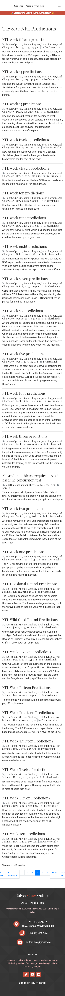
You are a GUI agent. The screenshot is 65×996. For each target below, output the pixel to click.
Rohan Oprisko (14, 44)
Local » (6, 487)
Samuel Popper (31, 44)
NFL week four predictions (24, 393)
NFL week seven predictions (25, 278)
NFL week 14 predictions (22, 71)
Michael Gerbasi (27, 588)
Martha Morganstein (17, 484)
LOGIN (42, 983)
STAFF (34, 983)
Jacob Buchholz (45, 588)
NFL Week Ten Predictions (23, 833)
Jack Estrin (12, 588)
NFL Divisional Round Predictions (29, 583)
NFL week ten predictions (23, 193)
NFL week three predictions (24, 436)
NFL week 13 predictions (21, 103)
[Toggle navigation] (59, 6)
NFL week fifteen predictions (25, 39)
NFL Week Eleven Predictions (26, 797)
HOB (42, 902)
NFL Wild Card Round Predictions (30, 619)
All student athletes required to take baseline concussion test (31, 478)
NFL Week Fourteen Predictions (28, 712)
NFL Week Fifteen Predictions (26, 687)
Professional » (52, 47)
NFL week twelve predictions (25, 139)
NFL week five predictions (23, 353)
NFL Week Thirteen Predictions (27, 741)
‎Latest (25, 902)
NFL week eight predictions (24, 246)
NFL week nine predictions (24, 217)
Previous (13, 875)
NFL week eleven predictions (25, 168)
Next (54, 872)
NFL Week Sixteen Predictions (26, 651)
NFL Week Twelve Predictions (26, 769)
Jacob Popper (48, 44)
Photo (34, 902)
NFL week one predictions (23, 551)
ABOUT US (24, 983)
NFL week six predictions (22, 310)
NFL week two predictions (23, 508)
